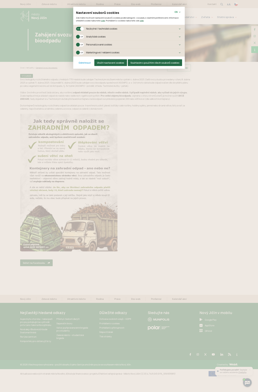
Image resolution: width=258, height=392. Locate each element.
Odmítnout (85, 62)
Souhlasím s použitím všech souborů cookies (154, 62)
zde (103, 20)
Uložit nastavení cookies (110, 62)
